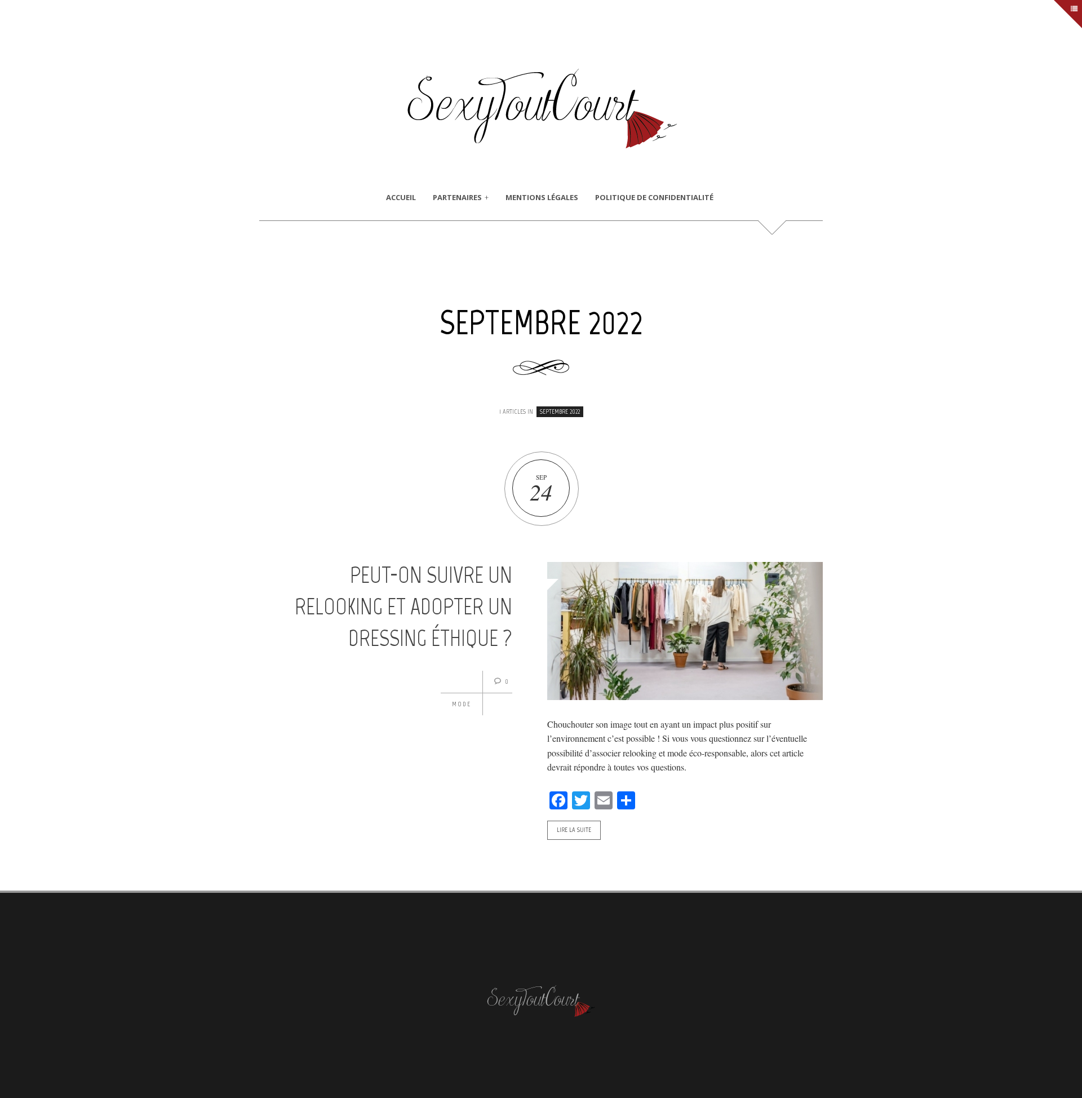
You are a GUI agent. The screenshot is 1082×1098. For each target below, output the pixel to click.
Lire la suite (574, 830)
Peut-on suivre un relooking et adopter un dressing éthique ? (403, 606)
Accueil (401, 197)
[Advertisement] (541, 259)
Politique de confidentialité (654, 197)
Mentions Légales (541, 197)
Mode (461, 704)
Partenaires (457, 197)
